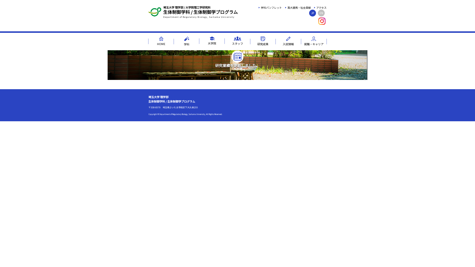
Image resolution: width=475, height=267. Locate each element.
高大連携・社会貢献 (299, 7)
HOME (161, 44)
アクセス (321, 7)
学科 (186, 44)
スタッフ (237, 43)
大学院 (212, 43)
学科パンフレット (271, 7)
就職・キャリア (314, 44)
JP (312, 13)
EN (321, 13)
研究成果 (262, 44)
